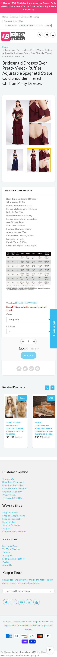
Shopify (36, 621)
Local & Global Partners (13, 558)
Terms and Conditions (13, 498)
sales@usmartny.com (33, 25)
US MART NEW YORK (26, 303)
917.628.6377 (14, 25)
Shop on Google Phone (13, 515)
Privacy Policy (9, 494)
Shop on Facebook (11, 518)
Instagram (7, 555)
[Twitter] (6, 602)
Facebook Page (9, 546)
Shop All (6, 528)
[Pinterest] (21, 602)
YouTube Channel (11, 549)
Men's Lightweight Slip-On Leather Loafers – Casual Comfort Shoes (42, 428)
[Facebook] (14, 602)
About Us (14, 17)
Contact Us (8, 479)
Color (9, 314)
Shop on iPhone (10, 512)
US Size (10, 326)
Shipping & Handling (12, 491)
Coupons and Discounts (14, 531)
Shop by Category (11, 525)
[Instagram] (29, 602)
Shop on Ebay (9, 522)
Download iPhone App (30, 17)
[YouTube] (36, 602)
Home (5, 17)
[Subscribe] (51, 591)
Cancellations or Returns (14, 488)
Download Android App (13, 21)
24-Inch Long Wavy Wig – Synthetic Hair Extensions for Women (13, 428)
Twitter (6, 552)
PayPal (5, 562)
